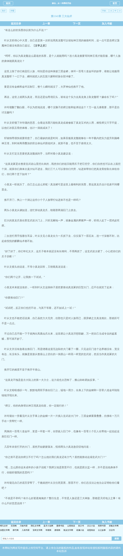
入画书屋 (25, 530)
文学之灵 (40, 45)
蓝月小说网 (48, 526)
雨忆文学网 (35, 526)
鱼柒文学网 (68, 530)
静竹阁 (16, 530)
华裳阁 (48, 530)
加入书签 (107, 23)
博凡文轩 (4, 526)
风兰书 (81, 526)
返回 (8, 3)
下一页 (77, 23)
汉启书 (112, 530)
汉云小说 (91, 526)
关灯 (4, 11)
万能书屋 (24, 526)
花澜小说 (80, 530)
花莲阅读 (91, 530)
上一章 (46, 23)
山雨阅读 (71, 526)
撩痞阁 (57, 530)
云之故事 (102, 530)
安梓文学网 (37, 530)
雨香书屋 (102, 526)
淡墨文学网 (5, 530)
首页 (115, 3)
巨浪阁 (14, 526)
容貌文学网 (114, 526)
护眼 (12, 11)
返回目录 (16, 23)
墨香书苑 (60, 526)
